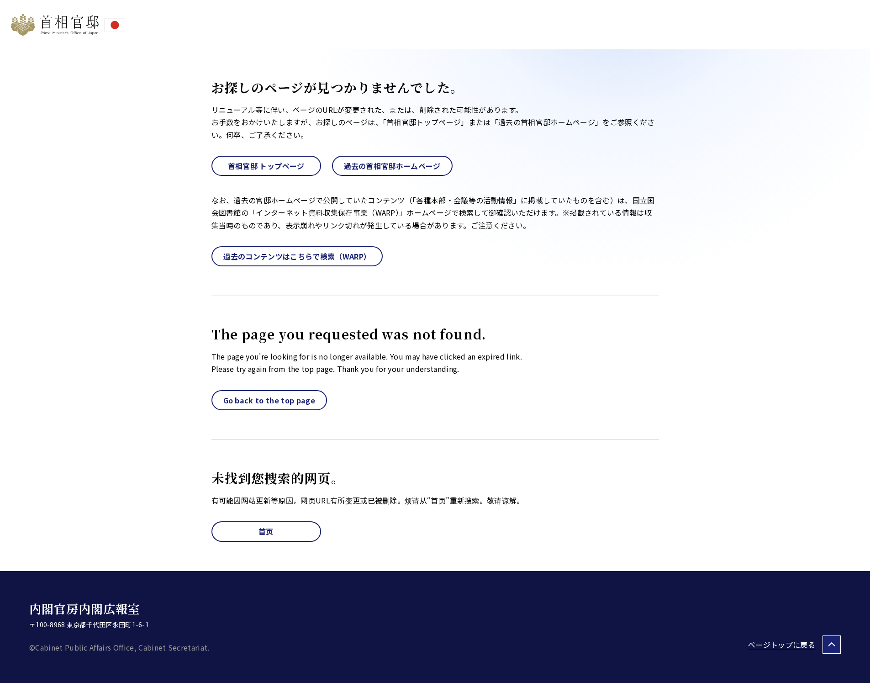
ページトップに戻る (781, 644)
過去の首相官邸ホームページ (392, 165)
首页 (266, 531)
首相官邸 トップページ (266, 165)
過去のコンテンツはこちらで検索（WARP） (297, 256)
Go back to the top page (269, 400)
